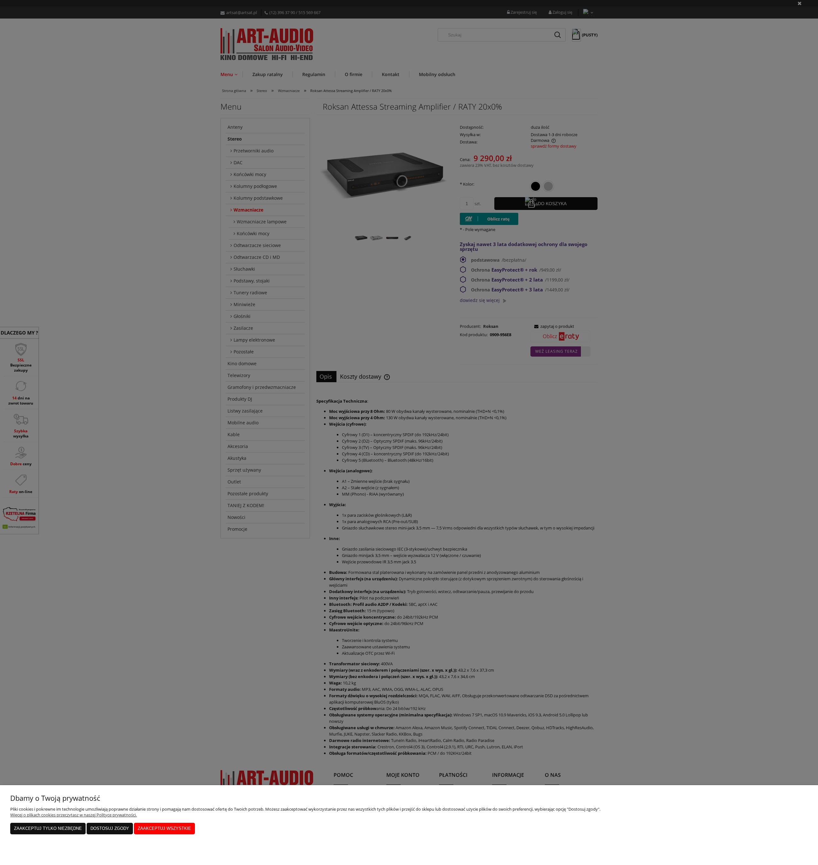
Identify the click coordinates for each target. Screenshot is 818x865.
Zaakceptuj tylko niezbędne (48, 828)
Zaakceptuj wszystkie (164, 828)
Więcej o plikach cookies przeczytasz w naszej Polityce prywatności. (73, 815)
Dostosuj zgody (109, 828)
